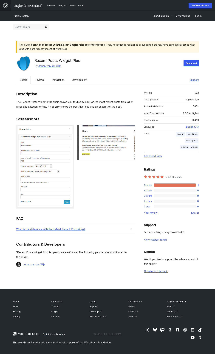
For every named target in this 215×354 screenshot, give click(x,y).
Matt (170, 306)
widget (194, 147)
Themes (55, 306)
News (15, 306)
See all (195, 212)
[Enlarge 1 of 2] (70, 128)
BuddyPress (174, 316)
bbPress (172, 311)
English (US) (192, 126)
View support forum (155, 239)
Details (23, 79)
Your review (151, 212)
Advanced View (153, 156)
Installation (58, 79)
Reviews (40, 79)
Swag (132, 316)
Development (79, 79)
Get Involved (135, 301)
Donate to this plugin (156, 271)
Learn (93, 301)
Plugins (55, 311)
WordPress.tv (98, 316)
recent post (192, 134)
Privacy (16, 316)
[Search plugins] (46, 27)
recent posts (192, 140)
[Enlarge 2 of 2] (130, 128)
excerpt (180, 134)
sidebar (185, 147)
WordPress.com (176, 301)
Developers (96, 311)
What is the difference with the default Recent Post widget (50, 229)
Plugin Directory (21, 16)
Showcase (56, 301)
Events (132, 306)
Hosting (17, 311)
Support (194, 79)
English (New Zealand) (54, 334)
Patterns (55, 316)
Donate (133, 311)
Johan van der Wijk (49, 66)
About (16, 301)
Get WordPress (200, 5)
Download (191, 63)
